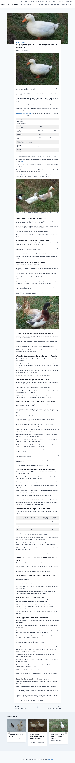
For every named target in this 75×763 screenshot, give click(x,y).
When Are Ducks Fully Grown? (54, 707)
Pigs (36, 1)
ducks (17, 42)
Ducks (49, 1)
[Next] (66, 732)
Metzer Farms (19, 553)
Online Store (27, 1)
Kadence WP (50, 759)
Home (21, 1)
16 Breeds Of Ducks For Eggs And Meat (25, 174)
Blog (22, 4)
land (63, 1)
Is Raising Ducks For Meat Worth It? (24, 113)
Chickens (54, 1)
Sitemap (48, 7)
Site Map (43, 7)
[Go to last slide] (9, 732)
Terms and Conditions (37, 4)
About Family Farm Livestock (64, 4)
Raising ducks (23, 42)
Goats (39, 1)
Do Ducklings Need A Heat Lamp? (22, 707)
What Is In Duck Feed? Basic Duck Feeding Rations (57, 736)
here (22, 161)
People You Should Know (50, 4)
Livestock (44, 1)
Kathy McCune (27, 4)
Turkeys (59, 1)
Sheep (32, 1)
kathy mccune (20, 50)
